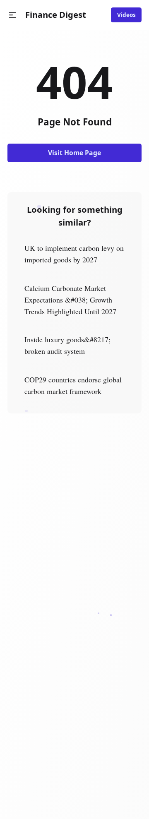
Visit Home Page (74, 152)
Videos (126, 15)
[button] (12, 15)
